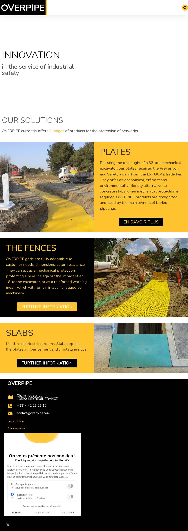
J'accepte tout (42, 512)
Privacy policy (16, 428)
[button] (179, 8)
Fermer (16, 512)
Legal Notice (16, 421)
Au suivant (68, 512)
